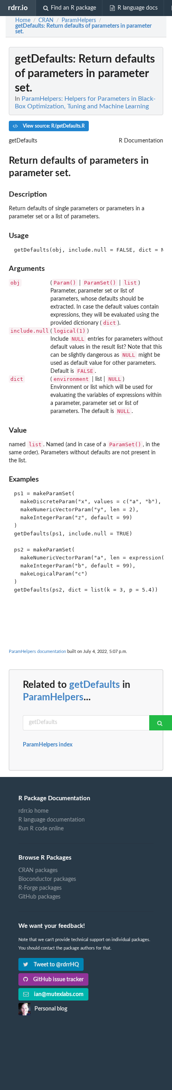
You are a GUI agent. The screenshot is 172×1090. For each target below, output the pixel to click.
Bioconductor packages (47, 879)
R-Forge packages (40, 888)
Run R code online (41, 829)
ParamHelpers (53, 697)
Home (22, 20)
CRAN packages (38, 870)
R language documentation (51, 820)
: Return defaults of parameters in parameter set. (83, 29)
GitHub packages (39, 897)
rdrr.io (18, 7)
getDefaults (94, 685)
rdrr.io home (33, 811)
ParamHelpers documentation (37, 651)
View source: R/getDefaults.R (53, 126)
